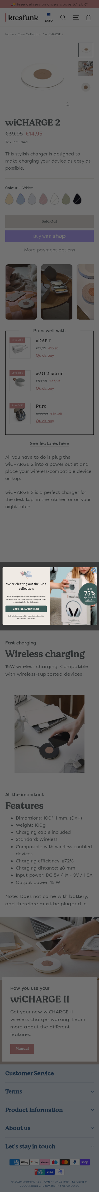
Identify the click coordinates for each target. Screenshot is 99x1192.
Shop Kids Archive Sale (26, 608)
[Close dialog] (93, 570)
